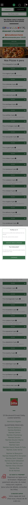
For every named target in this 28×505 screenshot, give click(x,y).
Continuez (14, 257)
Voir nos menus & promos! (14, 243)
